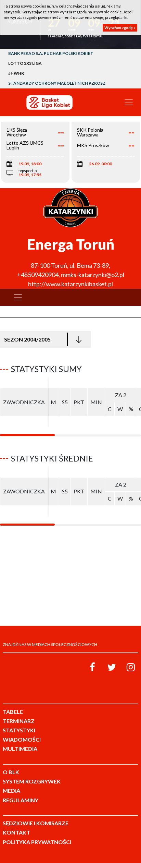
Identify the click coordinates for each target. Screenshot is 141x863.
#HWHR (16, 73)
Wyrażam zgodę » (120, 27)
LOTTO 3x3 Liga (25, 63)
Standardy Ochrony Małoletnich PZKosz (56, 83)
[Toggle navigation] (128, 102)
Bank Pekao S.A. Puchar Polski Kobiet (50, 53)
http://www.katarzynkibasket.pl (70, 284)
